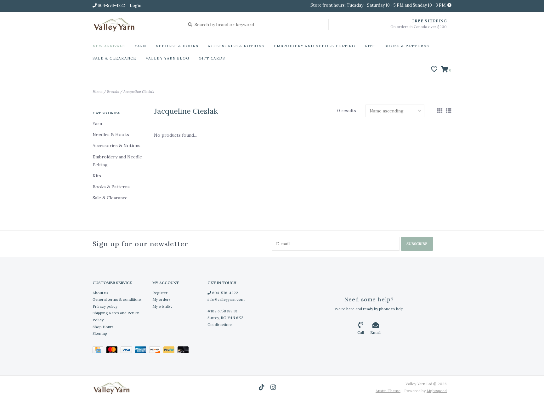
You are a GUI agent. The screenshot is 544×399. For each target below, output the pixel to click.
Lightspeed (437, 390)
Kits (370, 45)
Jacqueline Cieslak (138, 91)
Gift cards (212, 58)
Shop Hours (103, 326)
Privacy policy (105, 306)
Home (98, 91)
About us (100, 292)
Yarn (140, 45)
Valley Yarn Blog (167, 58)
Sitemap (100, 333)
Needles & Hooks (177, 45)
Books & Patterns (406, 45)
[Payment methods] (99, 351)
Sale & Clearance (114, 58)
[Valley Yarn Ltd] (134, 24)
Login (135, 5)
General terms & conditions (117, 299)
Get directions (220, 324)
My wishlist (162, 306)
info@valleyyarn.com (226, 299)
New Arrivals (109, 45)
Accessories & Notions (236, 45)
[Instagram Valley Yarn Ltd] (273, 387)
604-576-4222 (224, 292)
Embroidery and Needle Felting (314, 45)
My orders (161, 299)
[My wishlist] (434, 70)
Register (159, 292)
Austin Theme (388, 390)
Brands (113, 91)
